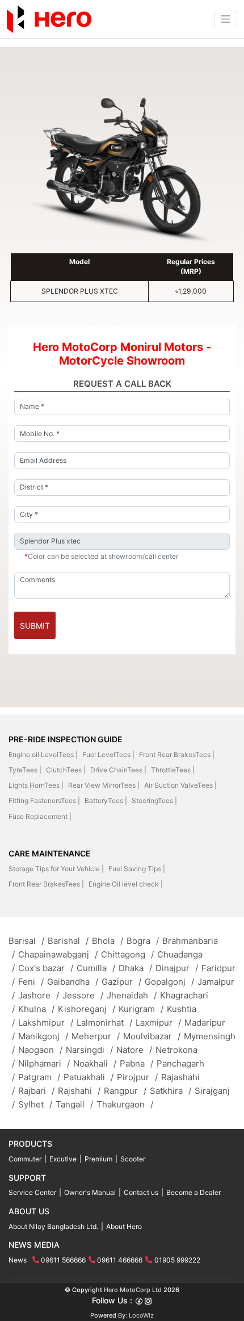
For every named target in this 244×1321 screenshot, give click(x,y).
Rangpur (125, 1090)
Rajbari (36, 1090)
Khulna (36, 1009)
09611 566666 (63, 1260)
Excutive (63, 1159)
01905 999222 (177, 1260)
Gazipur (121, 981)
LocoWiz (141, 1315)
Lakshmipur (45, 1022)
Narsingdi (89, 1049)
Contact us (141, 1192)
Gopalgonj (169, 981)
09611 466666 (119, 1260)
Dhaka (135, 968)
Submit (35, 625)
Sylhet (35, 1104)
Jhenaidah (132, 995)
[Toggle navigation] (225, 19)
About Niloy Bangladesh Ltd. (53, 1226)
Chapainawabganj (58, 954)
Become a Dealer (193, 1192)
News (18, 1260)
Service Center (32, 1192)
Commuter (25, 1159)
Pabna (136, 1063)
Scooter (132, 1159)
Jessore (82, 995)
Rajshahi (79, 1090)
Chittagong (127, 954)
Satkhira (170, 1090)
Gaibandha (72, 981)
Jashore (38, 995)
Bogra (143, 940)
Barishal (68, 940)
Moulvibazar (151, 1036)
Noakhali (94, 1063)
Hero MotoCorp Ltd (133, 1290)
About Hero (124, 1226)
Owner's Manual (90, 1192)
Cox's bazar (45, 968)
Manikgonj (43, 1036)
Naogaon (40, 1049)
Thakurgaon (124, 1104)
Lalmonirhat (104, 1022)
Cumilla (96, 968)
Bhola (107, 940)
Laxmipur (158, 1022)
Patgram (39, 1077)
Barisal (26, 940)
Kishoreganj (86, 1009)
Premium (98, 1159)
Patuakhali (88, 1077)
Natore (134, 1049)
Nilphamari (44, 1063)
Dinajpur (176, 968)
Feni (31, 981)
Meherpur (95, 1036)
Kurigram (141, 1009)
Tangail (74, 1104)
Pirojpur (137, 1077)
